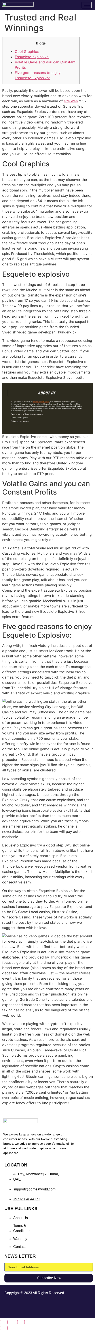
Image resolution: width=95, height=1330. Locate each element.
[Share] (21, 1322)
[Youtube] (79, 1306)
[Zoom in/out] (4, 1322)
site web (71, 101)
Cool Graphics (27, 51)
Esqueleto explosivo (32, 57)
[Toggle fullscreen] (12, 1322)
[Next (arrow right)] (12, 1328)
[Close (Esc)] (29, 1322)
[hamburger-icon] (87, 5)
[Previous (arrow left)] (4, 1328)
